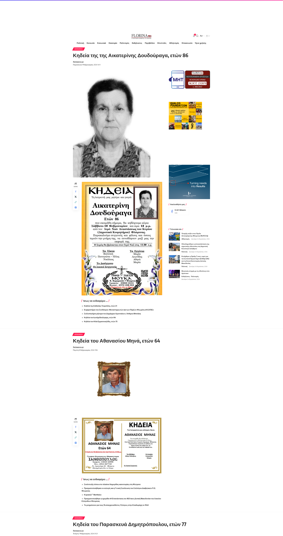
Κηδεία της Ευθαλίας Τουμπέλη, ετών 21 (100, 306)
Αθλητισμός (186, 239)
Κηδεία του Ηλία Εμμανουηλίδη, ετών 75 (100, 321)
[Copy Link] (75, 202)
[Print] (75, 207)
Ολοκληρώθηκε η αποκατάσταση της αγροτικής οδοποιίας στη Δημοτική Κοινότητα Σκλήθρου (195, 246)
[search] (197, 36)
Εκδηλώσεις (186, 276)
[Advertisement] (66, 15)
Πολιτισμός (195, 276)
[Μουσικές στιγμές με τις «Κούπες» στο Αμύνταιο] (174, 274)
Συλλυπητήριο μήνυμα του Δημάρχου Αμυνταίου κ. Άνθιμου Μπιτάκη (112, 314)
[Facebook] (179, 211)
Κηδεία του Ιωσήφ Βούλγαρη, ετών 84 (100, 317)
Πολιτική (184, 252)
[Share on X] (75, 196)
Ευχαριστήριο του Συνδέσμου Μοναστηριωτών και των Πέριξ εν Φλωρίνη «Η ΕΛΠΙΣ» (119, 310)
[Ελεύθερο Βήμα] (141, 36)
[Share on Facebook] (75, 191)
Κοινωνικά (79, 49)
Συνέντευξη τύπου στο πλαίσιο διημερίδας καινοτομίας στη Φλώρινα (112, 484)
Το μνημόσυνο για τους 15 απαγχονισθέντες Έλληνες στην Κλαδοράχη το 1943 (116, 505)
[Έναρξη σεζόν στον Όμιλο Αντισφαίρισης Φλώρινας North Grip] (174, 236)
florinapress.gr (78, 62)
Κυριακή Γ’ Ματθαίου (92, 495)
